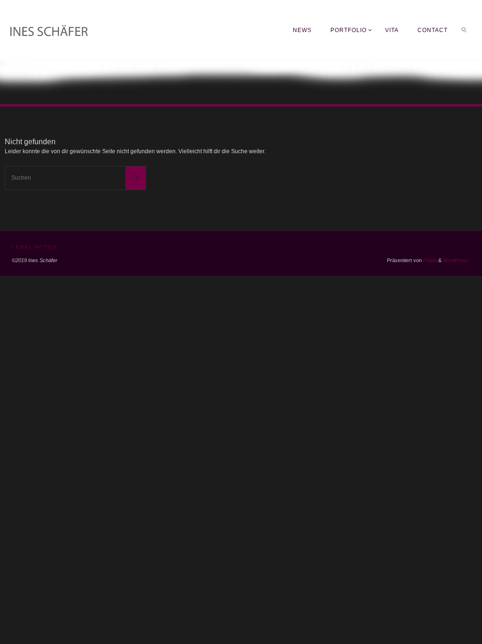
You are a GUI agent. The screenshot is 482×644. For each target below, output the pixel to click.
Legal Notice (35, 246)
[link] (464, 29)
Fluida (429, 260)
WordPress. (456, 260)
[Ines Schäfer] (98, 29)
